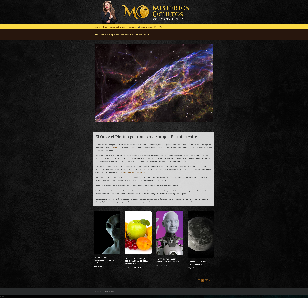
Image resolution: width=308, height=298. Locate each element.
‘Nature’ (115, 147)
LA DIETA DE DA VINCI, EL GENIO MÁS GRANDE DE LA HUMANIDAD (136, 260)
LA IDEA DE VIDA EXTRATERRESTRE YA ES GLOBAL (104, 260)
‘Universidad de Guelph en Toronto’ (132, 172)
